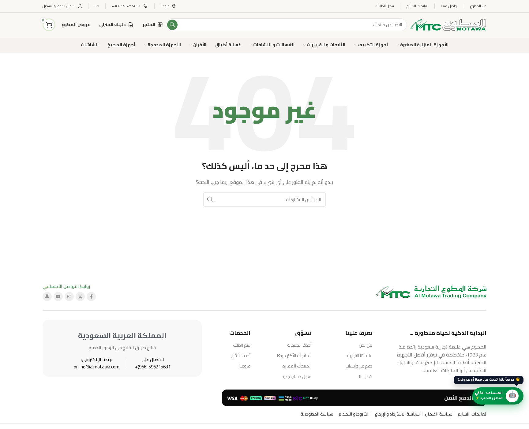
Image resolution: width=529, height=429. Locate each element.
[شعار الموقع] (448, 24)
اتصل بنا (365, 377)
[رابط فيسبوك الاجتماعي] (91, 296)
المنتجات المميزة (296, 366)
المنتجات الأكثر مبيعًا (294, 356)
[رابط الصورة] (431, 291)
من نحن (365, 345)
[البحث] (172, 25)
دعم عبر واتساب (359, 366)
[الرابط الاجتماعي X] (80, 296)
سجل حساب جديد (296, 377)
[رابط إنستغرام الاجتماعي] (69, 296)
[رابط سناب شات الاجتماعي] (47, 296)
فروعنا (244, 366)
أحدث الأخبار (240, 356)
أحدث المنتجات (299, 345)
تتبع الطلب (241, 345)
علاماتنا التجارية (359, 356)
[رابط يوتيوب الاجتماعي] (58, 296)
